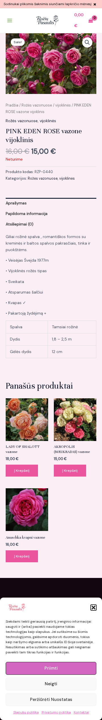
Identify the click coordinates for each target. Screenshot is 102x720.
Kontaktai (81, 712)
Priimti (51, 668)
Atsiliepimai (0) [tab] (19, 224)
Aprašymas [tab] (16, 203)
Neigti (51, 684)
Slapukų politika (26, 712)
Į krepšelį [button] (21, 470)
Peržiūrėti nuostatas (51, 699)
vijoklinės (63, 105)
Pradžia (12, 105)
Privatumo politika (56, 712)
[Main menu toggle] (9, 20)
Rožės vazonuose (37, 105)
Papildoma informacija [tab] (27, 213)
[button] (93, 607)
